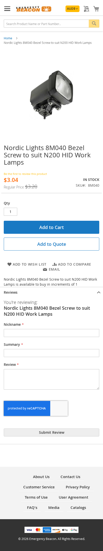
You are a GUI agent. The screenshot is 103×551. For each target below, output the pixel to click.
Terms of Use (36, 497)
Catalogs (78, 507)
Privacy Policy (78, 487)
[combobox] (51, 24)
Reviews (11, 292)
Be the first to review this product (25, 174)
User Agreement (73, 497)
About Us (41, 476)
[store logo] (33, 9)
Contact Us (70, 476)
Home (8, 38)
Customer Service (39, 487)
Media (54, 507)
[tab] (51, 292)
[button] (73, 9)
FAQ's (32, 507)
